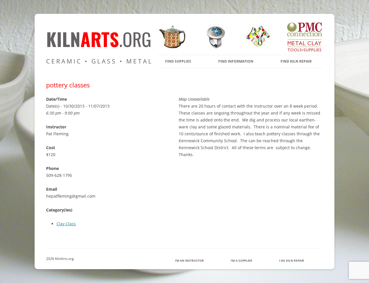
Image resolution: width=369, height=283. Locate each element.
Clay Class (66, 223)
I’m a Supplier (241, 260)
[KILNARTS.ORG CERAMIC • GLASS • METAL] (214, 47)
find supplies (178, 61)
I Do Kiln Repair (291, 260)
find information (235, 61)
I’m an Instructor (189, 260)
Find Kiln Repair (296, 61)
